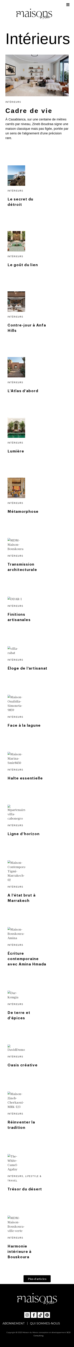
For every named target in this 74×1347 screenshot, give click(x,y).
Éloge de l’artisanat (27, 668)
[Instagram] (27, 1315)
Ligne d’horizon (24, 834)
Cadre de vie (28, 110)
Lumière (16, 451)
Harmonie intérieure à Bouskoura (20, 1252)
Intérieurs (37, 38)
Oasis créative (23, 1065)
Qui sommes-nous (45, 1323)
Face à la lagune (24, 725)
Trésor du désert (25, 1189)
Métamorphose (23, 511)
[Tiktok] (40, 1315)
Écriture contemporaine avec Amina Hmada (27, 959)
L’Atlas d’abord (23, 391)
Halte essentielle (25, 778)
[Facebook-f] (34, 1315)
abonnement (14, 1323)
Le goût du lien (23, 265)
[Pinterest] (47, 1315)
